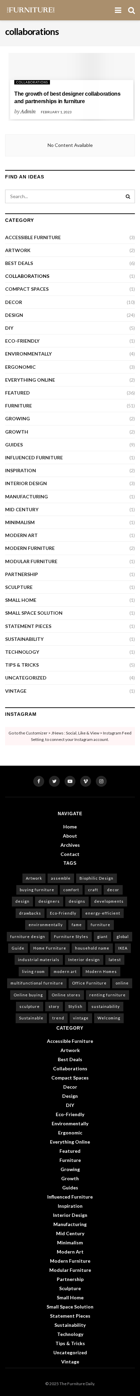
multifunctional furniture (37, 983)
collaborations (32, 82)
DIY (9, 328)
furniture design (27, 936)
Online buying (28, 995)
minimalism (20, 522)
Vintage (16, 691)
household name (92, 948)
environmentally (28, 354)
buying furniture (37, 889)
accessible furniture (33, 237)
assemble (61, 878)
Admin (27, 111)
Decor (13, 302)
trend (58, 1018)
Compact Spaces (27, 289)
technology (22, 652)
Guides (14, 444)
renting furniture (107, 995)
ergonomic (20, 367)
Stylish (75, 1006)
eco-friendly (22, 341)
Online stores (66, 995)
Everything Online (30, 380)
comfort (71, 889)
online (122, 983)
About (70, 836)
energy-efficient (102, 913)
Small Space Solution (34, 613)
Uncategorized (26, 678)
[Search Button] (128, 196)
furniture (100, 924)
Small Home (20, 600)
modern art (21, 535)
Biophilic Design (96, 878)
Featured (17, 393)
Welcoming (109, 1018)
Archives (70, 845)
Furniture (18, 405)
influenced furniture (34, 457)
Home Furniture (49, 948)
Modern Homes (101, 971)
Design (14, 315)
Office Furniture (89, 983)
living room (33, 971)
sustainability (24, 639)
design (22, 901)
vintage (81, 1018)
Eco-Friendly (63, 913)
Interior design (84, 959)
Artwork (18, 250)
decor (113, 889)
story (54, 1006)
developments (109, 901)
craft (93, 889)
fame (77, 924)
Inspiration (20, 470)
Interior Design (26, 483)
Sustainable (31, 1018)
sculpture (19, 587)
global (123, 936)
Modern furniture (30, 548)
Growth (16, 432)
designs (77, 901)
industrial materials (38, 959)
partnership (21, 574)
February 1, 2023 (56, 112)
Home (70, 826)
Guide (18, 948)
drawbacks (30, 913)
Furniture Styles (71, 936)
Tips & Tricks (22, 665)
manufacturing (26, 496)
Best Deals (19, 263)
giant (102, 936)
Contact (70, 854)
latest (115, 959)
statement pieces (28, 626)
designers (49, 901)
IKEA (122, 948)
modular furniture (31, 561)
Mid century (21, 509)
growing (17, 418)
